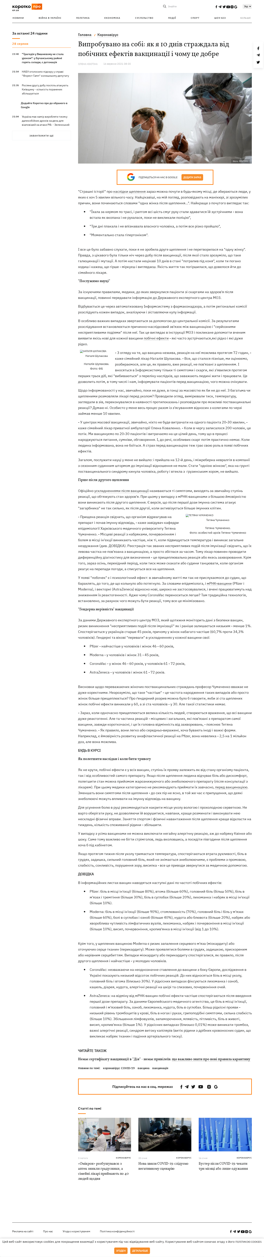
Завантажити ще (41, 135)
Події (172, 17)
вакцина (143, 1068)
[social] (216, 6)
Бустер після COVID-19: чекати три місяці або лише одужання (223, 1166)
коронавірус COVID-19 (119, 1068)
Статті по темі (89, 1108)
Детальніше (140, 1250)
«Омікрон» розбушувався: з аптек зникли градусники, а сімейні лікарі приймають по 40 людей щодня (103, 1171)
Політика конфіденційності (117, 1231)
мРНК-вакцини (219, 583)
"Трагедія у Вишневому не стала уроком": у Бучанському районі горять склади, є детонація (43, 58)
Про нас (48, 1231)
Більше (245, 17)
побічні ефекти (156, 338)
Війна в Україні (50, 17)
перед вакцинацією (231, 787)
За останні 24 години (30, 33)
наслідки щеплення (129, 191)
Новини (18, 17)
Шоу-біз (220, 17)
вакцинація (160, 1068)
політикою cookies (248, 1242)
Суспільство (144, 17)
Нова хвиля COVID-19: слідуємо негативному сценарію (163, 1166)
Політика (83, 17)
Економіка (112, 17)
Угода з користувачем (76, 1231)
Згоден (121, 1250)
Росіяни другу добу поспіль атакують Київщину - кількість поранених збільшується (45, 89)
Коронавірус (123, 1158)
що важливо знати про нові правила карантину (211, 1059)
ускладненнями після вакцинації (121, 491)
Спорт (195, 17)
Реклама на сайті (22, 1231)
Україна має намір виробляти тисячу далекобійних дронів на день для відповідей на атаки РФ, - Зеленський (45, 120)
